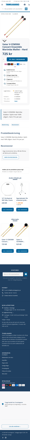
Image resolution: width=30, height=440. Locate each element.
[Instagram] (5, 437)
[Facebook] (3, 437)
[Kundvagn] (28, 5)
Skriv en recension (10, 157)
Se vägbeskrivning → (8, 312)
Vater (16, 101)
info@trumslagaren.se (14, 290)
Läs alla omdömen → (15, 426)
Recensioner (15, 125)
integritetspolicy (17, 280)
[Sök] (26, 8)
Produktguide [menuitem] (5, 368)
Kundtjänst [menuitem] (5, 355)
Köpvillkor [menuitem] (4, 360)
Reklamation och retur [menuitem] (7, 357)
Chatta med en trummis (11, 295)
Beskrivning (5, 125)
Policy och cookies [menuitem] (6, 371)
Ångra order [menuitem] (5, 363)
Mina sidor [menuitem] (4, 374)
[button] (2, 4)
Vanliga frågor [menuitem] (5, 365)
